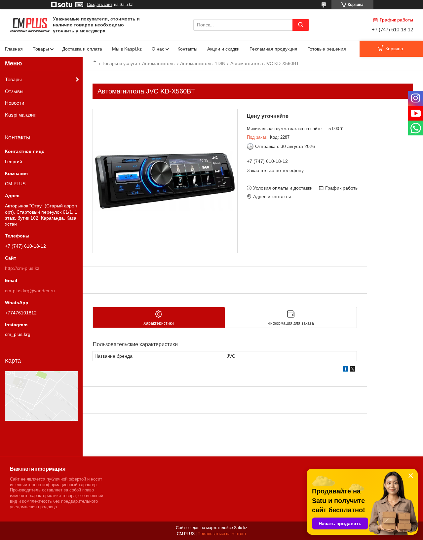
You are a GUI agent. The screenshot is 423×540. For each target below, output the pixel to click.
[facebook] (345, 370)
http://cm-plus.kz (22, 268)
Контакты (187, 49)
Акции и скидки (223, 49)
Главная (14, 49)
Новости (14, 103)
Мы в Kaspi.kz (127, 49)
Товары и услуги (119, 63)
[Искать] (300, 25)
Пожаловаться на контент (222, 533)
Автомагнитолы (158, 63)
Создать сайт (99, 4)
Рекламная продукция (273, 49)
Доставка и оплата (82, 49)
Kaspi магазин (20, 115)
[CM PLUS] (30, 24)
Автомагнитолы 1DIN (202, 63)
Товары (41, 49)
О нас (158, 49)
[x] (352, 370)
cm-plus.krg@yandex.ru (30, 290)
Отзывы (14, 91)
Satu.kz (240, 527)
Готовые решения (326, 49)
